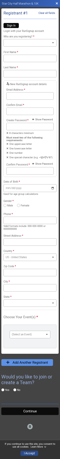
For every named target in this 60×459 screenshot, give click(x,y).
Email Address (15, 89)
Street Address (13, 235)
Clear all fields (46, 13)
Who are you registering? (19, 36)
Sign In (11, 25)
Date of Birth (12, 181)
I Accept (29, 453)
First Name (11, 52)
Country (9, 251)
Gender (9, 201)
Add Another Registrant (30, 362)
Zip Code (10, 266)
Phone (8, 214)
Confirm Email (15, 105)
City (7, 281)
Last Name (11, 67)
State (8, 296)
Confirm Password (18, 164)
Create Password (17, 120)
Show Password (44, 119)
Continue (30, 411)
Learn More (37, 446)
